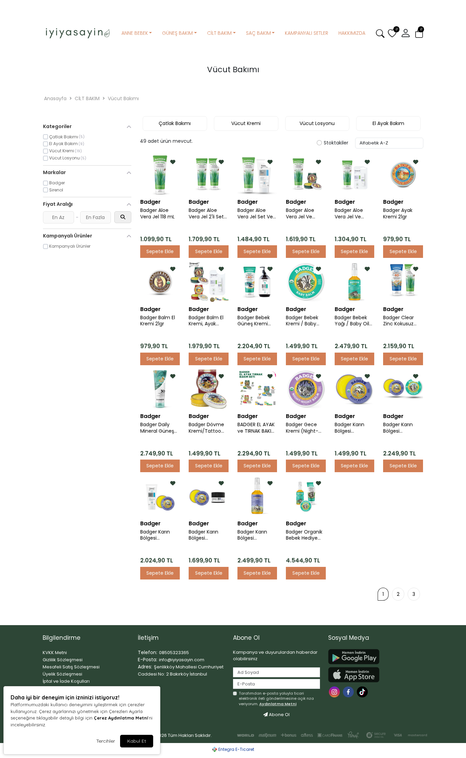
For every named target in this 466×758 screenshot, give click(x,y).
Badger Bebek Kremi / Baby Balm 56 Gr (302, 320)
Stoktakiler (336, 143)
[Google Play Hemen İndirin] (371, 656)
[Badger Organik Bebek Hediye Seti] (305, 496)
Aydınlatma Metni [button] (277, 704)
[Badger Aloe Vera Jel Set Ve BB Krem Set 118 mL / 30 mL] (257, 175)
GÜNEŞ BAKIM (177, 33)
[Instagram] (335, 691)
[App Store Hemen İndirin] (371, 674)
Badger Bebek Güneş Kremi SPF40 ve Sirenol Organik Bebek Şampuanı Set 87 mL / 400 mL (256, 320)
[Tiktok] (363, 691)
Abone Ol (279, 714)
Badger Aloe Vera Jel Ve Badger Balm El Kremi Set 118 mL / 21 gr (305, 213)
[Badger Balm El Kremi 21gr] (160, 281)
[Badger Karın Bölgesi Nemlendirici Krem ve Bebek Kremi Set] (403, 389)
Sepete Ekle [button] (160, 251)
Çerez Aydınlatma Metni (121, 718)
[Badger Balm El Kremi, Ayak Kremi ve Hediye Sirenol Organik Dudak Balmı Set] (208, 281)
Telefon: (147, 652)
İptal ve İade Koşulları (66, 681)
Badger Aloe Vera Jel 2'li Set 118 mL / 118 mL (206, 213)
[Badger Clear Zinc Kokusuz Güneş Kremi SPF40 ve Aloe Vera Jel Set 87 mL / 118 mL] (403, 281)
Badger (150, 202)
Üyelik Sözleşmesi (62, 674)
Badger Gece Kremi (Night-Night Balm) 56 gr (303, 427)
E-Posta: (147, 659)
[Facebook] (349, 691)
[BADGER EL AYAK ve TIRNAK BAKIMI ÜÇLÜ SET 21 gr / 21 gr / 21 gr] (257, 389)
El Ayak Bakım (388, 123)
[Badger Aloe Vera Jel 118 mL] (160, 175)
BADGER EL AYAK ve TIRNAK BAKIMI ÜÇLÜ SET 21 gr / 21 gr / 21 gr (256, 427)
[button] (419, 34)
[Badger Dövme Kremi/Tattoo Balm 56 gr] (208, 389)
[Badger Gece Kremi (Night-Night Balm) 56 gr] (305, 389)
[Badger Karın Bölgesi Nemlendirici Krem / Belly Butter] (354, 389)
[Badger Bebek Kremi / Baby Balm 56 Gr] (305, 281)
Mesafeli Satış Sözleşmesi (71, 667)
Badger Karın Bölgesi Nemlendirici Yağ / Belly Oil (253, 535)
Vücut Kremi (246, 123)
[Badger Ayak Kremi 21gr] (403, 175)
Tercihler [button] (105, 741)
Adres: (145, 666)
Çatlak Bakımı (175, 123)
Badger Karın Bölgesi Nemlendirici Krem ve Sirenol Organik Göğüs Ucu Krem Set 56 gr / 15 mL (208, 535)
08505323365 (174, 652)
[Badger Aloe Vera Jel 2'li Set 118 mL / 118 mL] (208, 175)
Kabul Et (136, 741)
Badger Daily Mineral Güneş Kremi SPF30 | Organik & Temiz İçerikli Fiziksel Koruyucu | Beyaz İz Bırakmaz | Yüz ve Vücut (160, 427)
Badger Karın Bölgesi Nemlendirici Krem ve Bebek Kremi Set (401, 427)
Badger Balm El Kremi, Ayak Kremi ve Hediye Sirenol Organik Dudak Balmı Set (208, 320)
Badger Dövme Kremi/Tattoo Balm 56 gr (206, 427)
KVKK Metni (55, 652)
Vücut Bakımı (123, 98)
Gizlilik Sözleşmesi (63, 659)
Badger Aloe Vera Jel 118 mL (157, 213)
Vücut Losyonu (317, 123)
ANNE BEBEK (134, 33)
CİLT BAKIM (219, 33)
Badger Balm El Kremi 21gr (157, 320)
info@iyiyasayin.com (181, 659)
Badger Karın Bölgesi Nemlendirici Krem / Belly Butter (349, 427)
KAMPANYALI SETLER (306, 33)
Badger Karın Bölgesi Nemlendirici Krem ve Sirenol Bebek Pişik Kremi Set (158, 535)
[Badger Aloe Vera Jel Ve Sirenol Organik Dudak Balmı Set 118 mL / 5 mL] (354, 175)
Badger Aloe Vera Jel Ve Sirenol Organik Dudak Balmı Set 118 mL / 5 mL (354, 213)
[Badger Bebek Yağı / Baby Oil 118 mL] (354, 281)
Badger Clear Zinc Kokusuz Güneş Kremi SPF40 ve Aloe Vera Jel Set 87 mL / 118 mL (401, 320)
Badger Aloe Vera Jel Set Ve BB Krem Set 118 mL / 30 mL (255, 213)
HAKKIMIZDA (351, 33)
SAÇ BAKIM (258, 33)
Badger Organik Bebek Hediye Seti (304, 535)
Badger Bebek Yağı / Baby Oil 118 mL (352, 320)
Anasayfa (55, 98)
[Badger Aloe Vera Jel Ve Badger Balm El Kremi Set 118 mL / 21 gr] (305, 175)
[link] (233, 6)
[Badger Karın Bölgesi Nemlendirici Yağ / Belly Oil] (257, 496)
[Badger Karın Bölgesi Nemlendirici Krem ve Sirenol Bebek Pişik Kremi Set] (160, 496)
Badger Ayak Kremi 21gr (397, 213)
